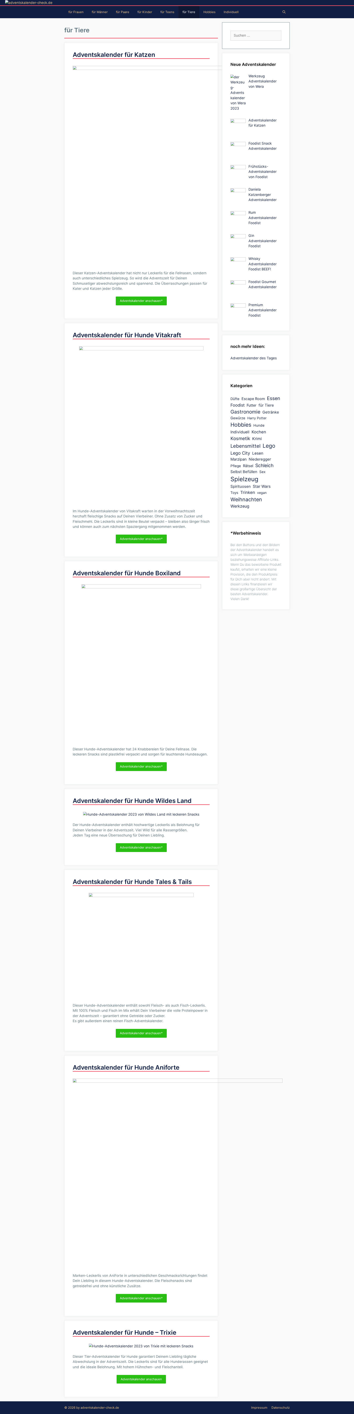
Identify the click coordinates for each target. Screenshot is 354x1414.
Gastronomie (245, 412)
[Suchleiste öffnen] (284, 12)
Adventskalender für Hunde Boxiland (127, 573)
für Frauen (76, 12)
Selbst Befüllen (243, 471)
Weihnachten (246, 499)
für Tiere (189, 12)
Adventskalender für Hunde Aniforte (126, 1067)
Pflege (235, 466)
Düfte (234, 399)
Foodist (237, 405)
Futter (251, 405)
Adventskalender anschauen (141, 1379)
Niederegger (260, 459)
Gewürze (237, 418)
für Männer (100, 12)
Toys (234, 493)
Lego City (240, 453)
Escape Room (253, 399)
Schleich (264, 465)
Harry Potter (257, 418)
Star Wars (262, 486)
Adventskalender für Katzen (114, 54)
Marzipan (238, 459)
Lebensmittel (245, 446)
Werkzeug (239, 506)
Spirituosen (240, 486)
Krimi (257, 438)
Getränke (270, 412)
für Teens (167, 12)
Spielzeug (244, 479)
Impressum (259, 1408)
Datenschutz (280, 1408)
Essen (273, 398)
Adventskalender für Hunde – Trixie (124, 1332)
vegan (262, 493)
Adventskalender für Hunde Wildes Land (132, 800)
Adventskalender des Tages (253, 358)
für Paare (122, 12)
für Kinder (144, 12)
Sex (262, 472)
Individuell (231, 12)
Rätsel (248, 466)
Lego (269, 446)
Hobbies (209, 12)
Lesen (257, 453)
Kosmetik (240, 438)
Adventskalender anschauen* (141, 301)
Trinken (247, 492)
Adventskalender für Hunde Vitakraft (127, 335)
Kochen (259, 431)
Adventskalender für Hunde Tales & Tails (132, 881)
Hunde (258, 425)
